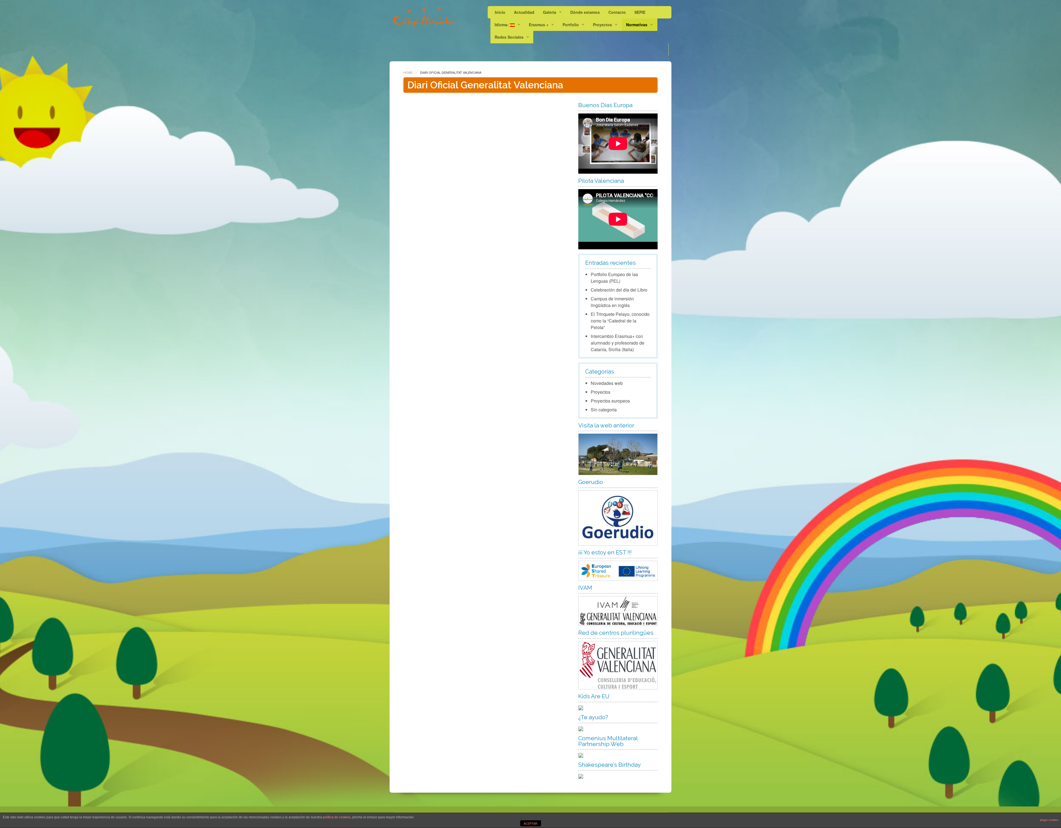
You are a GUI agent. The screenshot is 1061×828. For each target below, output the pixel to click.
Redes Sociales (509, 37)
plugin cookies (1049, 819)
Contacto (617, 12)
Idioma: (502, 24)
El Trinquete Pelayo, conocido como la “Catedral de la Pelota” (620, 320)
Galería (549, 12)
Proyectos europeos (610, 401)
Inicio (500, 12)
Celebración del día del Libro (619, 290)
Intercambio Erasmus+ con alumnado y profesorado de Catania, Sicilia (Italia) (617, 343)
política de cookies (337, 817)
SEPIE (639, 12)
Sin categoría (604, 409)
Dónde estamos (585, 12)
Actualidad (524, 12)
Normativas (636, 24)
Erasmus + (538, 24)
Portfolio (571, 24)
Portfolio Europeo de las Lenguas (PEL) (614, 277)
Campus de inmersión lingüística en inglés (612, 301)
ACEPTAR (530, 823)
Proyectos (602, 24)
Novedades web (607, 383)
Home (408, 72)
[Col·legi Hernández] (425, 17)
